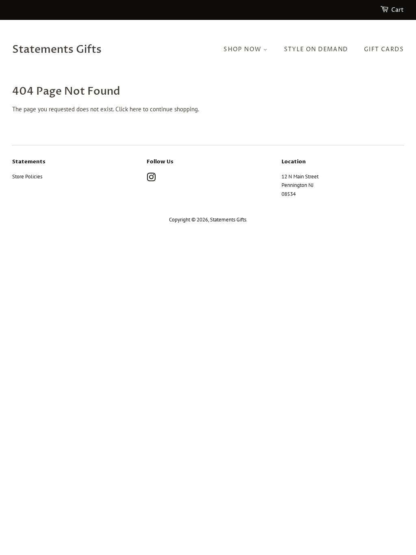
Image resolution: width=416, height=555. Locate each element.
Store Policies (27, 176)
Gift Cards (384, 49)
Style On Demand (316, 49)
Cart (397, 10)
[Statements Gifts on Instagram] (151, 179)
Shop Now (243, 49)
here (135, 109)
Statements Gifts (57, 49)
